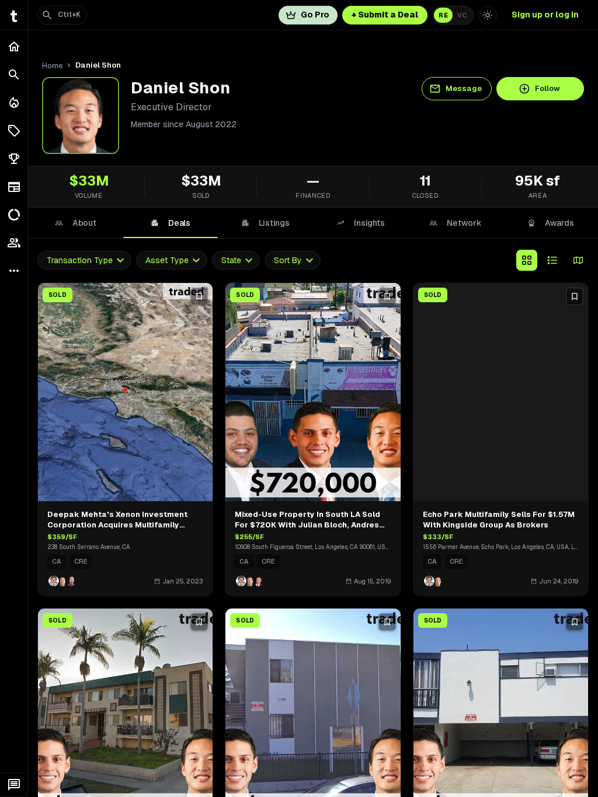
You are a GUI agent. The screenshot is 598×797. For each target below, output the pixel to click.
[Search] (13, 74)
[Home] (13, 46)
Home (52, 66)
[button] (13, 130)
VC (462, 15)
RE (443, 15)
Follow (547, 88)
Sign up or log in (545, 14)
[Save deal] (199, 296)
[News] (13, 186)
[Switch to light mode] (487, 15)
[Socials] (13, 242)
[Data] (13, 214)
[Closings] (13, 102)
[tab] (75, 223)
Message (464, 88)
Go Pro (315, 14)
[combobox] (84, 260)
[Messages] (13, 784)
